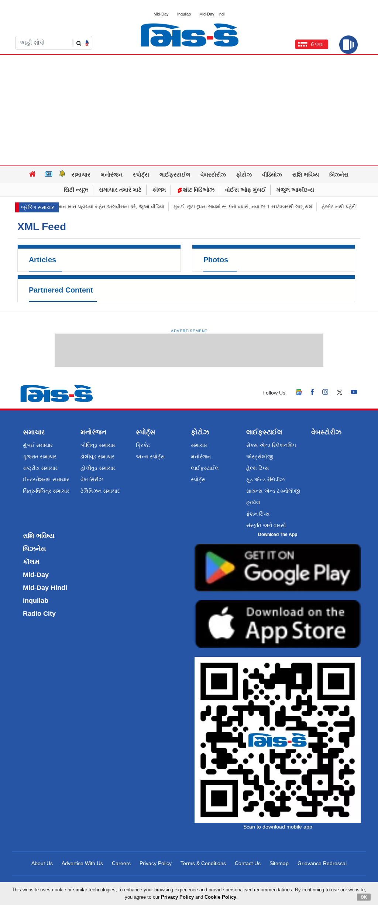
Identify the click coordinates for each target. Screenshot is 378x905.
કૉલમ (159, 190)
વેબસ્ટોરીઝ (213, 174)
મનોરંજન (112, 174)
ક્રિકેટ (143, 445)
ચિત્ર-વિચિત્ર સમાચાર (46, 491)
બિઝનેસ (338, 174)
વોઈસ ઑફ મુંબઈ (245, 190)
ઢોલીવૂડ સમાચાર (97, 457)
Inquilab (184, 14)
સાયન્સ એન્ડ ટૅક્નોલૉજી (273, 491)
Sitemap (279, 863)
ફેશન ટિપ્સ (257, 514)
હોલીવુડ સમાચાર (98, 468)
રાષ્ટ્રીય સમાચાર (40, 468)
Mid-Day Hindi (211, 14)
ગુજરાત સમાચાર (39, 457)
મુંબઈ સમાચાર (38, 445)
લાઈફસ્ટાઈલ (174, 174)
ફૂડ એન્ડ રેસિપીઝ (265, 479)
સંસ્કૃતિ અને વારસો (266, 525)
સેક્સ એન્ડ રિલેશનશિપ (271, 445)
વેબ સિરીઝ (91, 479)
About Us (42, 863)
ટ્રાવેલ (253, 502)
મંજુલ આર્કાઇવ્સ (295, 190)
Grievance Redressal (322, 863)
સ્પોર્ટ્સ (141, 174)
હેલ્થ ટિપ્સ (257, 468)
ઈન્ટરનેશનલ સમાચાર (46, 479)
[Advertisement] (189, 110)
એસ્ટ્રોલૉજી (260, 457)
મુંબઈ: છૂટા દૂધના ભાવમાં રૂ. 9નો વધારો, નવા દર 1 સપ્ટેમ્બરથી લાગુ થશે (231, 206)
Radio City (39, 613)
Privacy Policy (156, 863)
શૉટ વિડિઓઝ (198, 190)
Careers (121, 863)
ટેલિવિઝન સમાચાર (100, 491)
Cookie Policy (220, 897)
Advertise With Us (82, 863)
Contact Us (248, 863)
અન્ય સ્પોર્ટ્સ (150, 457)
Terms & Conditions (203, 863)
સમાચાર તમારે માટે (120, 190)
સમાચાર (81, 174)
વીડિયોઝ (272, 174)
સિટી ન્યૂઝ (76, 190)
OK (364, 897)
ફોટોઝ (244, 174)
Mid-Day (161, 14)
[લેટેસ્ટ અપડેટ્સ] (62, 175)
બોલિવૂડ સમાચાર (98, 445)
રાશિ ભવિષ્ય (305, 174)
